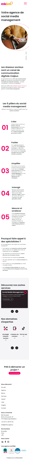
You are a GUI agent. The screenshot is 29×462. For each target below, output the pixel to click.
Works (3, 393)
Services (3, 396)
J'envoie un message (14, 373)
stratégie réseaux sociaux (19, 85)
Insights (3, 405)
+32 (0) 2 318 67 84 (7, 422)
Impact (3, 399)
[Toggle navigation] (25, 3)
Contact (3, 408)
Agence (3, 390)
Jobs (2, 402)
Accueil (3, 387)
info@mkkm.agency (7, 425)
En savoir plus (6, 299)
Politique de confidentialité (15, 458)
